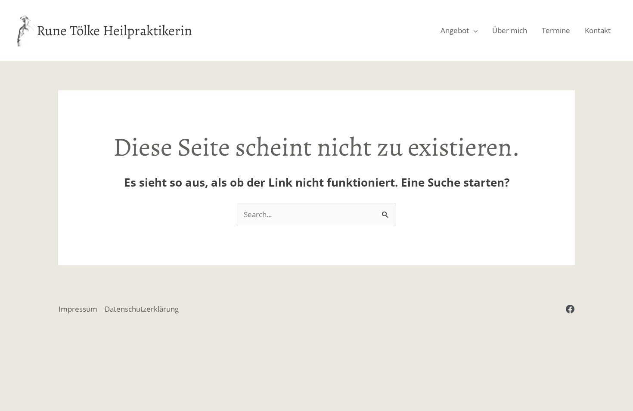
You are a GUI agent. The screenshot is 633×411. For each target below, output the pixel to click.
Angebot (455, 30)
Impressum (78, 309)
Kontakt (598, 30)
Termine (556, 30)
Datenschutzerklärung (142, 309)
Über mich (509, 30)
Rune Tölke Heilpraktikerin (114, 30)
